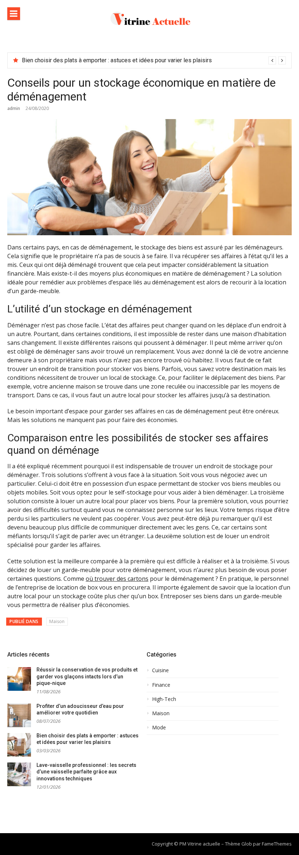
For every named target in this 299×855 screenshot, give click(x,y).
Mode (159, 727)
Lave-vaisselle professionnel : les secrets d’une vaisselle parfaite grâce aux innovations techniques (86, 771)
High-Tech (164, 699)
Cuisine (160, 670)
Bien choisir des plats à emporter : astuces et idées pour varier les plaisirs (117, 60)
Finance (161, 685)
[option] (154, 60)
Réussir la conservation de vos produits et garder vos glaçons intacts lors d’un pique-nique (86, 676)
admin (13, 108)
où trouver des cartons (117, 579)
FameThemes (277, 843)
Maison (57, 621)
